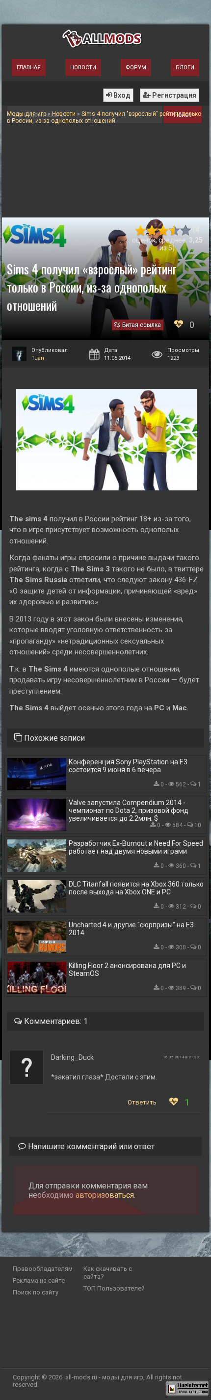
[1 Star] (140, 230)
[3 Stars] (163, 230)
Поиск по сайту (35, 1292)
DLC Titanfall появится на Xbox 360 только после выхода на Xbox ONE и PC (136, 888)
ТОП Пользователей (114, 1288)
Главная (29, 67)
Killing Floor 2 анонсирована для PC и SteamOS (127, 969)
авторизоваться (105, 1195)
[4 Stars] (174, 230)
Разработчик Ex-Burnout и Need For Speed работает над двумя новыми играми (136, 847)
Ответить (142, 1102)
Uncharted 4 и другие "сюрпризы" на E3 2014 (131, 929)
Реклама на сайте (39, 1280)
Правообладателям (43, 1268)
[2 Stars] (152, 230)
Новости (83, 67)
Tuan (37, 358)
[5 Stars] (185, 230)
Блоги (185, 67)
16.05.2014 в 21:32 (181, 1057)
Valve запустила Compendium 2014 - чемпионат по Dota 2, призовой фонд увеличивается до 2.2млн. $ (128, 810)
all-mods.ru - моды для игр (104, 1377)
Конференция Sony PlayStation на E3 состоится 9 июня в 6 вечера (128, 766)
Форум (136, 67)
